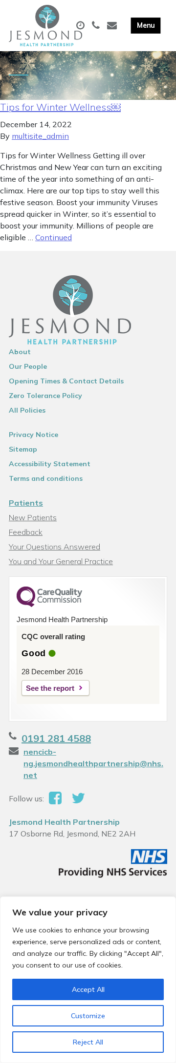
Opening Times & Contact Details (66, 381)
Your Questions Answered (54, 546)
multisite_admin (40, 136)
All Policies (27, 410)
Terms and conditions (46, 478)
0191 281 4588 (56, 738)
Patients (26, 503)
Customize (88, 1015)
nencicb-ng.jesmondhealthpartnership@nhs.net (93, 763)
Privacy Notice (33, 434)
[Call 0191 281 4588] (97, 26)
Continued (53, 237)
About (20, 351)
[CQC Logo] (49, 604)
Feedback (26, 532)
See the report (50, 688)
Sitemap (23, 449)
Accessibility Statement (49, 463)
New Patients (33, 517)
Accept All (88, 989)
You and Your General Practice (61, 561)
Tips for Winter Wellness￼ (60, 107)
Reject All (88, 1042)
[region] (88, 979)
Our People (28, 366)
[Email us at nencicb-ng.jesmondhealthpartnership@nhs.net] (113, 26)
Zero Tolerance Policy (45, 395)
